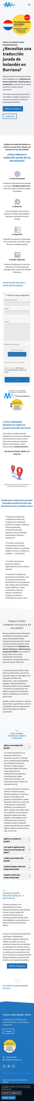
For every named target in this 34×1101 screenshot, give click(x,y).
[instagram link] (4, 1066)
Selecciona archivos (17, 354)
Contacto (8, 1031)
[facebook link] (13, 1066)
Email (7, 309)
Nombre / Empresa (11, 300)
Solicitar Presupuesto (13, 109)
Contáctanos (10, 116)
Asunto (7, 321)
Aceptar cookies (8, 1098)
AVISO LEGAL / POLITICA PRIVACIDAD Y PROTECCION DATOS (16, 370)
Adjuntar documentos (12, 344)
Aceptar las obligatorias (11, 1093)
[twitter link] (8, 1066)
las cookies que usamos (16, 1087)
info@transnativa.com (13, 1060)
